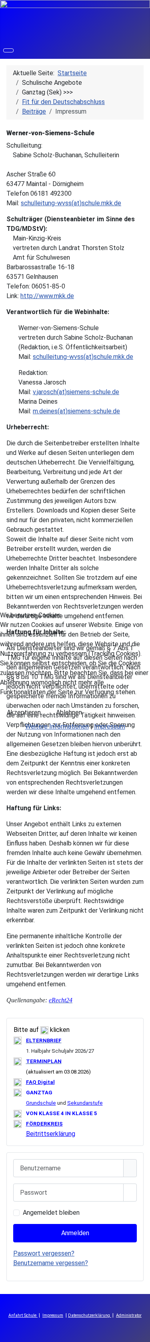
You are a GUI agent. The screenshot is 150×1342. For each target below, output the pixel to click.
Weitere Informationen (57, 726)
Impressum (109, 726)
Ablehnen (69, 712)
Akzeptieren (24, 712)
